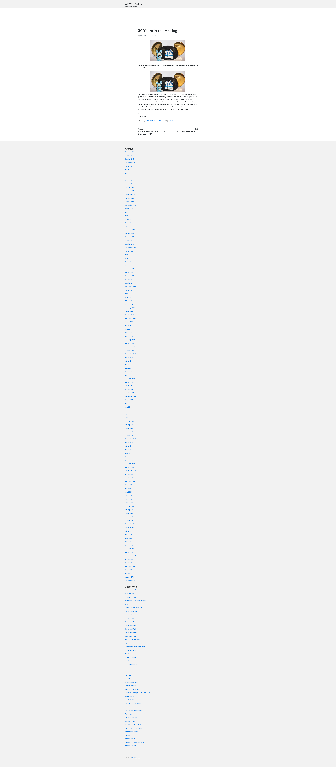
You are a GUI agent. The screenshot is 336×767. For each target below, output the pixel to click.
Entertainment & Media (133, 639)
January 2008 (129, 552)
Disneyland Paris (130, 625)
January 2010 (129, 467)
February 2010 (130, 464)
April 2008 (128, 541)
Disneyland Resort (131, 632)
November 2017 (130, 155)
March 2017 (129, 184)
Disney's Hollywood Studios (134, 622)
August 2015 (129, 251)
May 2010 (128, 453)
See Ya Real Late (130, 700)
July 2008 (128, 531)
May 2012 (128, 368)
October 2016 (129, 201)
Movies (127, 668)
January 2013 (129, 343)
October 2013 (129, 315)
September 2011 (130, 396)
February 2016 (130, 230)
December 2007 (130, 556)
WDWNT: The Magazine (133, 746)
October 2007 (129, 563)
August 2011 (129, 400)
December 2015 (130, 237)
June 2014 (128, 294)
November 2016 (130, 198)
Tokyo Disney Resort (132, 717)
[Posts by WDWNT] (139, 36)
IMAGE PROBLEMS (131, 654)
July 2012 (128, 361)
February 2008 (130, 549)
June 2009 (128, 492)
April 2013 (128, 333)
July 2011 (128, 403)
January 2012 (129, 382)
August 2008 (129, 527)
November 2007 (130, 559)
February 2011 (129, 421)
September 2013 (130, 318)
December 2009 (130, 471)
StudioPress (136, 757)
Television (128, 707)
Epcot (127, 643)
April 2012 (128, 371)
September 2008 (130, 524)
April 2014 (128, 301)
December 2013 (130, 311)
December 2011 (130, 386)
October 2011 (129, 393)
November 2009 (130, 474)
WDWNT (143, 36)
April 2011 (128, 414)
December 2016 (130, 194)
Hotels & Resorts (130, 650)
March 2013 (129, 336)
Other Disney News (131, 682)
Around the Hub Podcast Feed (135, 601)
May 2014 (128, 297)
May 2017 (128, 177)
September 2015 (130, 247)
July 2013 (128, 325)
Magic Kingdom (130, 657)
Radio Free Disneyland (132, 689)
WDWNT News (130, 739)
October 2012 (129, 350)
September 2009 (130, 481)
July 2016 (128, 212)
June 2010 (128, 449)
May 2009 (128, 495)
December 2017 (130, 152)
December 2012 (130, 347)
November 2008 (130, 517)
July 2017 (128, 170)
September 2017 (130, 162)
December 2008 (130, 513)
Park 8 (170, 121)
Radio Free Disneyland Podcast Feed (137, 693)
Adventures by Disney (132, 590)
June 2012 (128, 364)
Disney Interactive (131, 615)
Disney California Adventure (134, 608)
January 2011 (129, 425)
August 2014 (129, 290)
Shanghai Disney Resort (133, 703)
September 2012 (130, 354)
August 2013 (129, 322)
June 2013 (128, 329)
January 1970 (129, 577)
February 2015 (130, 269)
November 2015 (130, 240)
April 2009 (128, 499)
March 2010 (129, 460)
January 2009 (129, 510)
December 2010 (130, 428)
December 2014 (130, 276)
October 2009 (129, 478)
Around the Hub (130, 597)
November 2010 (130, 432)
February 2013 (130, 340)
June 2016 (128, 216)
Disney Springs (130, 618)
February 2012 (130, 379)
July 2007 (128, 573)
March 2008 (129, 545)
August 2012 (129, 357)
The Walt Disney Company (134, 710)
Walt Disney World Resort (133, 724)
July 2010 (128, 446)
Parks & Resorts (130, 686)
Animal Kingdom (130, 593)
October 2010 (129, 435)
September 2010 (130, 439)
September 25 (130, 580)
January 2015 (129, 272)
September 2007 (130, 566)
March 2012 (129, 375)
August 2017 (129, 166)
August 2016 (129, 208)
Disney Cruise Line (131, 611)
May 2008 (128, 538)
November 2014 (130, 279)
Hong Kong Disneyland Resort (135, 647)
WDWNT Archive (134, 4)
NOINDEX (159, 121)
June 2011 (128, 407)
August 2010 (129, 442)
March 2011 (128, 418)
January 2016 (129, 233)
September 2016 (130, 205)
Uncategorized (130, 721)
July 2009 (128, 488)
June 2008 (128, 534)
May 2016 (128, 219)
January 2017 (129, 191)
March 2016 (129, 226)
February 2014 (130, 308)
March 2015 (129, 265)
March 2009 (129, 503)
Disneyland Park (130, 629)
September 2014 (130, 286)
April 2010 (128, 456)
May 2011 (128, 410)
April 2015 (128, 262)
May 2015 (128, 258)
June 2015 (128, 255)
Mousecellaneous (131, 664)
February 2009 (130, 506)
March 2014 (129, 304)
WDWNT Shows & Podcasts (134, 742)
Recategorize (129, 696)
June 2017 (128, 173)
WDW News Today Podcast (134, 728)
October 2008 (129, 520)
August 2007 (129, 570)
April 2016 (128, 223)
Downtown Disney (131, 636)
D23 (126, 604)
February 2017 (130, 187)
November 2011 (130, 389)
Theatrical (128, 714)
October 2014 (129, 283)
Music (127, 671)
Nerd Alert (128, 675)
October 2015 (129, 244)
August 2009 (129, 485)
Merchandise (150, 121)
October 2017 (129, 159)
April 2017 (128, 180)
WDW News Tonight (132, 732)
